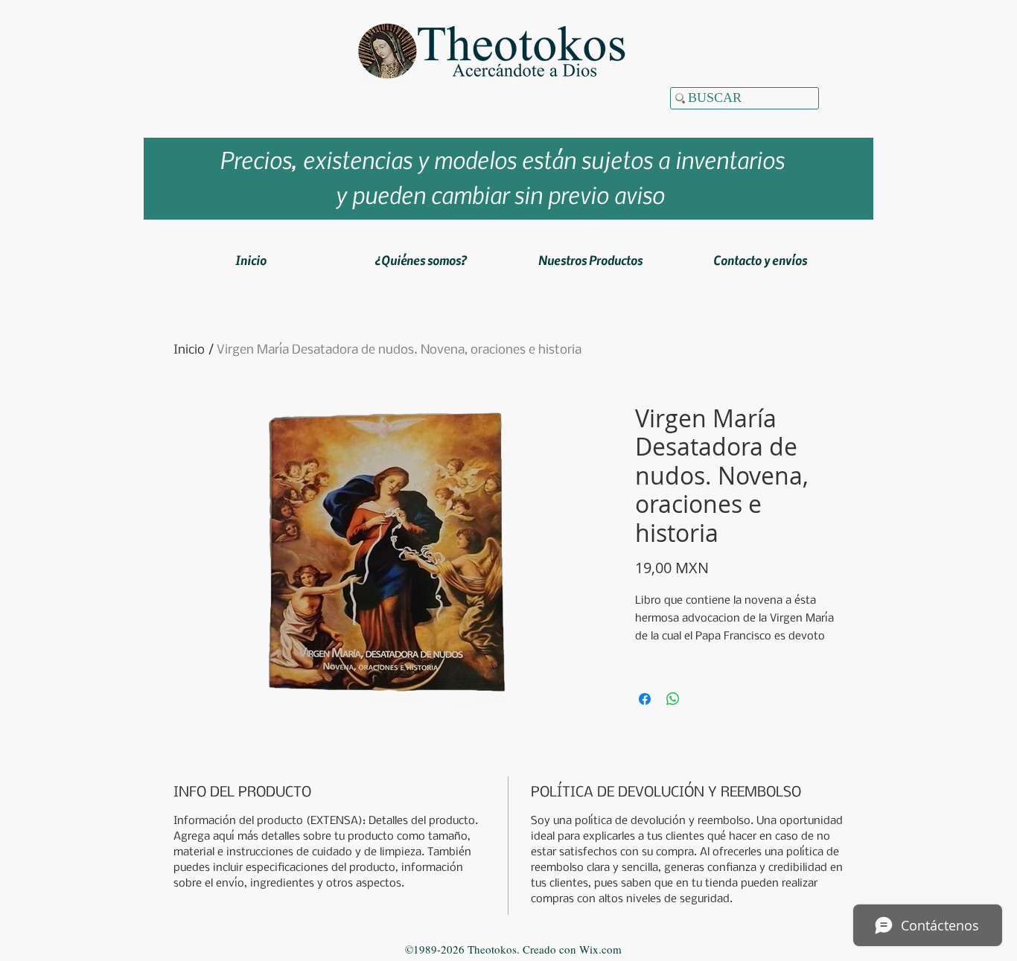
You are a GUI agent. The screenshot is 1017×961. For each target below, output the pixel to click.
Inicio (189, 350)
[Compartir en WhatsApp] (673, 699)
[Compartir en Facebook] (645, 699)
